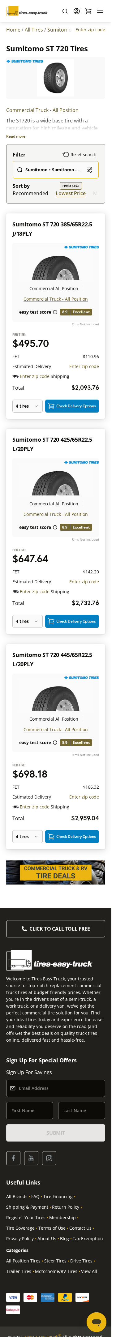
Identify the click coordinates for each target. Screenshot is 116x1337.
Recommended (30, 193)
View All (89, 1271)
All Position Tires (23, 1261)
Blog (64, 1238)
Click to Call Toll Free (59, 928)
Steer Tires (55, 1261)
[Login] (77, 11)
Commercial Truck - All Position (42, 110)
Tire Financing (58, 1196)
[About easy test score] (55, 312)
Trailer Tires (18, 1271)
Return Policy (65, 1207)
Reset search (84, 154)
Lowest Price (71, 193)
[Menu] (100, 11)
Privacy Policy (20, 1238)
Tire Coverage (20, 1228)
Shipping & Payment (27, 1207)
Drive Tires (81, 1261)
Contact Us (80, 1228)
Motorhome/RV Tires (56, 1271)
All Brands (17, 1196)
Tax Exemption (88, 1238)
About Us (46, 1238)
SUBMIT (55, 1132)
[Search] (65, 11)
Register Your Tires (25, 1217)
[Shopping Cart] (88, 11)
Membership (62, 1217)
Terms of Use (52, 1228)
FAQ (35, 1196)
